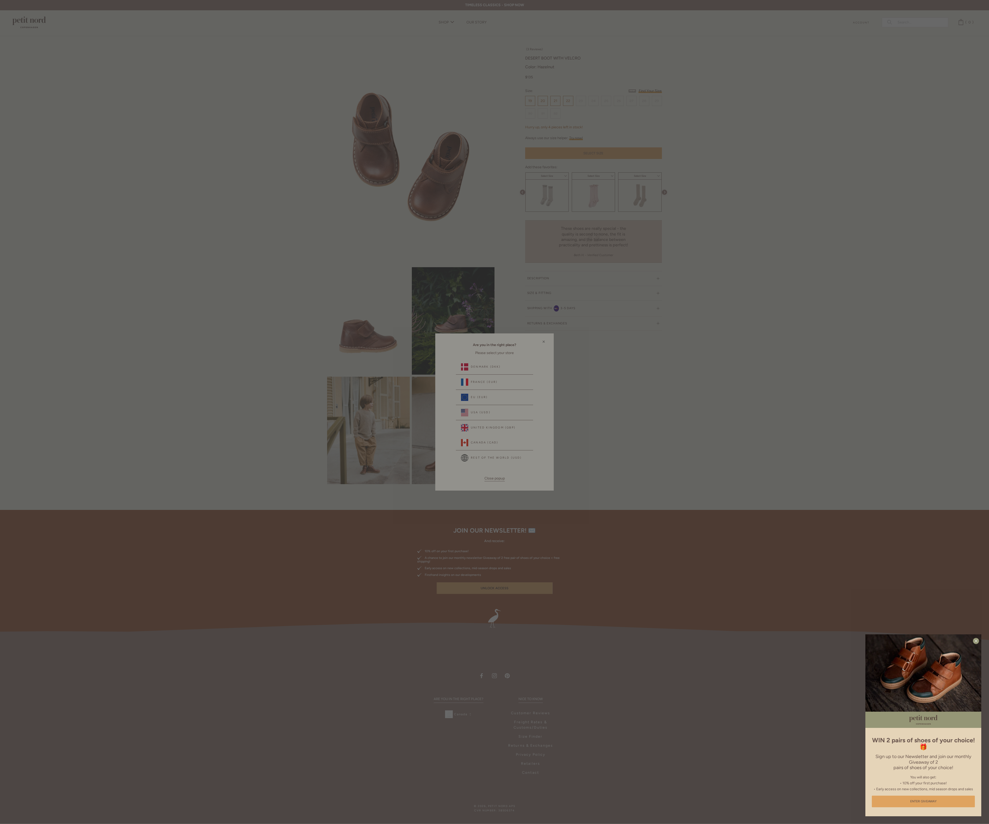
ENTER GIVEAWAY (923, 801)
